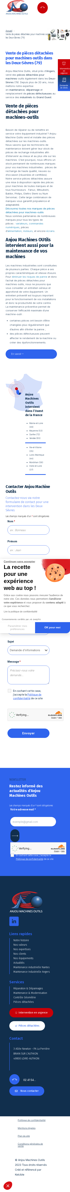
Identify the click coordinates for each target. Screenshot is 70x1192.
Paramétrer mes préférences (17, 627)
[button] (7, 1185)
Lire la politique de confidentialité (20, 611)
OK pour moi (52, 627)
